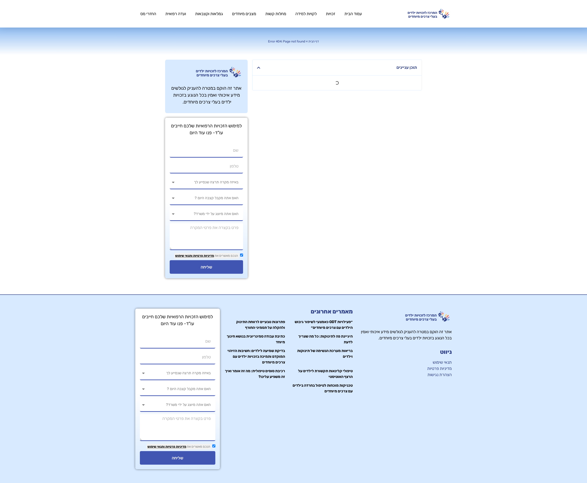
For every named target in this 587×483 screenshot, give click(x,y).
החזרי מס (148, 13)
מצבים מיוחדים (244, 13)
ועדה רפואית (175, 13)
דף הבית (313, 41)
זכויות (330, 13)
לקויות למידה (306, 13)
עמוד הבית (353, 13)
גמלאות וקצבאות (209, 13)
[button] (258, 68)
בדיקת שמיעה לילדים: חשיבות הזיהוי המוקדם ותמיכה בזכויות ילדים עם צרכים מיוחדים (256, 356)
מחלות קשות (275, 13)
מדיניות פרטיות (203, 256)
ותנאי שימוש (183, 256)
